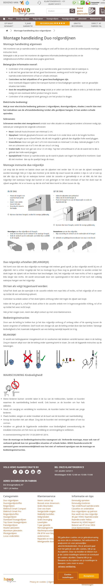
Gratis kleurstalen (45, 506)
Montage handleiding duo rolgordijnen (32, 30)
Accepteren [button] (89, 576)
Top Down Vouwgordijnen (15, 522)
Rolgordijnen (38, 19)
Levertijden (42, 522)
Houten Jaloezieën (11, 527)
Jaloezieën (82, 19)
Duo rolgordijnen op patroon (84, 511)
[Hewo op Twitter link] (27, 473)
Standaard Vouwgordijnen (14, 519)
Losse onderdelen (11, 536)
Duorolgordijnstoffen (12, 503)
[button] (100, 530)
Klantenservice (95, 19)
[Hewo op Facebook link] (15, 473)
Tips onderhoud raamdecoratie (85, 506)
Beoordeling (47, 23)
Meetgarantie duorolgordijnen (50, 541)
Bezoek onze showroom (48, 503)
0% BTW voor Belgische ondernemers (48, 534)
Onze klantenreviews (81, 527)
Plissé (10, 19)
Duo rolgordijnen (10, 500)
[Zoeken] (72, 11)
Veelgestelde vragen (46, 511)
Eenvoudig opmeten (80, 500)
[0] (101, 11)
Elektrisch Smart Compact (14, 508)
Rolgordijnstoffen (11, 514)
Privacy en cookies (38, 582)
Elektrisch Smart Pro (12, 511)
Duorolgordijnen (22, 19)
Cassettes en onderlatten (83, 508)
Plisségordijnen (10, 533)
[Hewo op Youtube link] (33, 473)
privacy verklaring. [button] (67, 566)
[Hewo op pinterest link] (21, 473)
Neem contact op (45, 500)
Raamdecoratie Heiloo (81, 519)
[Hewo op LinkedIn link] (39, 473)
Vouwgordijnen (52, 19)
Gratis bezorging (44, 519)
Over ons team (44, 508)
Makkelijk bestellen (45, 514)
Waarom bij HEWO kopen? (83, 522)
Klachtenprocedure (45, 530)
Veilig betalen (43, 517)
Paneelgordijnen (68, 19)
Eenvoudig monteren (81, 503)
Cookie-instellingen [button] (67, 576)
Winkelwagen (87, 584)
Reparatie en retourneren (48, 538)
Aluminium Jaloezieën (12, 530)
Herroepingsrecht (45, 527)
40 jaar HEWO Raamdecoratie (85, 517)
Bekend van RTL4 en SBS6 (83, 525)
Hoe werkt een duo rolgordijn (85, 514)
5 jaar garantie (43, 525)
